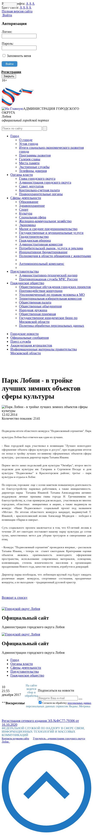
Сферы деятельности (25, 198)
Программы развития (35, 155)
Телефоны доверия (33, 171)
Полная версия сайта (17, 11)
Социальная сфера (32, 217)
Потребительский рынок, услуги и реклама (51, 248)
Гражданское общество (27, 283)
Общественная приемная (37, 314)
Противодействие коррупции (41, 291)
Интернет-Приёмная (17, 84)
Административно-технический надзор (48, 275)
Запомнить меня (19, 56)
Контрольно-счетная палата (39, 190)
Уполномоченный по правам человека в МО (52, 294)
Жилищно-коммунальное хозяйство (45, 221)
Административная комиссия (41, 244)
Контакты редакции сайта (15, 738)
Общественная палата (35, 302)
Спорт (23, 209)
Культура (25, 213)
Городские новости (24, 334)
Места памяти (29, 163)
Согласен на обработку (66, 703)
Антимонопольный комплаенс (41, 264)
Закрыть (8, 76)
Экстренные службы (34, 167)
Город (14, 136)
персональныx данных (79, 703)
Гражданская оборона (35, 240)
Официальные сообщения (29, 337)
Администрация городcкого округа (45, 182)
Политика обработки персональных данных (51, 325)
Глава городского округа (37, 178)
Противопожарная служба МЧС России (48, 279)
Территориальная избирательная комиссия (50, 298)
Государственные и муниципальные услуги (51, 233)
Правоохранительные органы (41, 194)
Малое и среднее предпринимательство (48, 229)
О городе (25, 140)
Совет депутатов (31, 186)
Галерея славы (29, 159)
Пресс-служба (20, 341)
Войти (7, 15)
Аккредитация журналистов (31, 345)
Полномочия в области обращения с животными (55, 256)
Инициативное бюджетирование (43, 252)
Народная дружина (33, 310)
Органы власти (21, 175)
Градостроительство (34, 236)
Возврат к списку (14, 597)
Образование (28, 202)
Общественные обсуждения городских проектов (55, 287)
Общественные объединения (40, 306)
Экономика (27, 225)
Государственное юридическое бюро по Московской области (48, 320)
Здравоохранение (32, 205)
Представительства (24, 271)
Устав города (28, 144)
